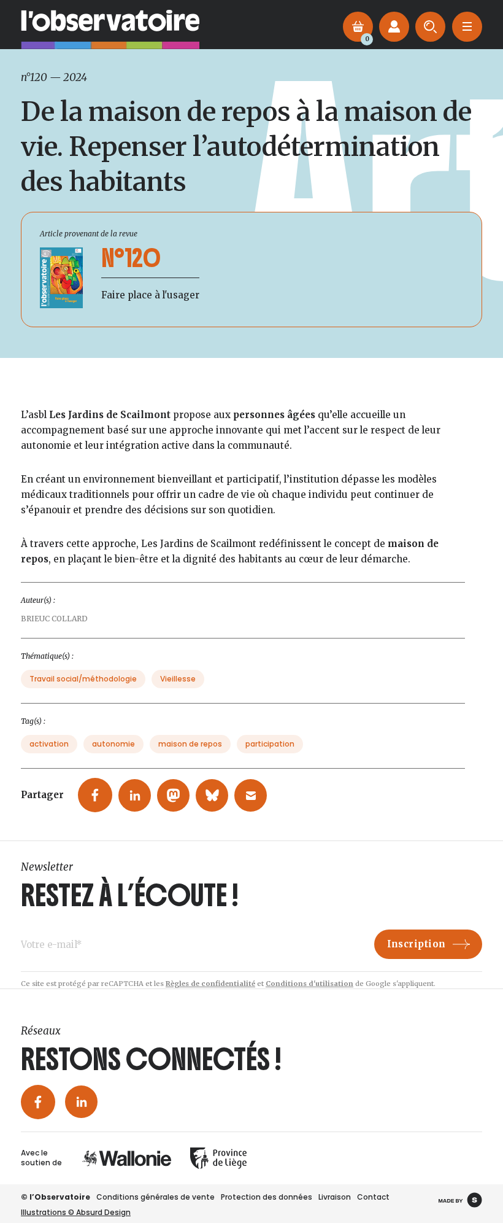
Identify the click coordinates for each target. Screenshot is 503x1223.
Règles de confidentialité (210, 983)
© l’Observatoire (55, 1197)
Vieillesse (178, 679)
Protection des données (266, 1197)
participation (269, 744)
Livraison (334, 1197)
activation (49, 744)
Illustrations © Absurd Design (76, 1212)
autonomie (113, 744)
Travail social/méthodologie (83, 679)
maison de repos (190, 744)
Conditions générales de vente (155, 1197)
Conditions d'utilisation (309, 983)
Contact (373, 1197)
